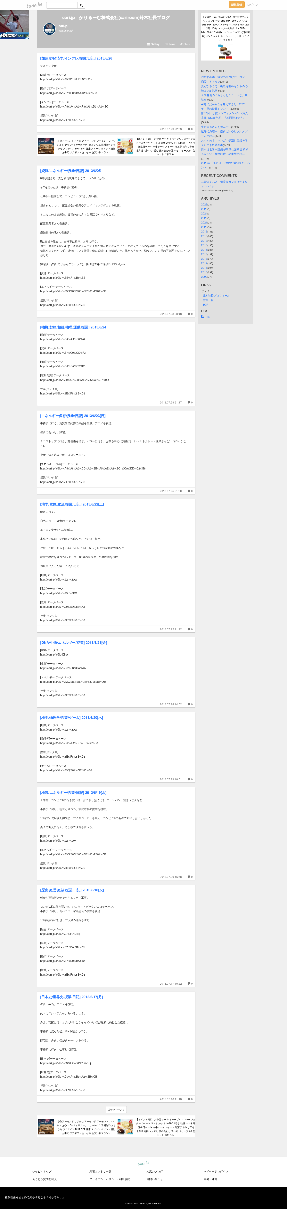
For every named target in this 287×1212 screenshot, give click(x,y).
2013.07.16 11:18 (171, 1099)
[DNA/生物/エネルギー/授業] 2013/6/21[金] (73, 642)
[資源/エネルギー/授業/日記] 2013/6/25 (70, 170)
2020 (204, 227)
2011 (204, 268)
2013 (204, 258)
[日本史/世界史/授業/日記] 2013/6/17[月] (71, 996)
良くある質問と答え (44, 1179)
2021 (204, 222)
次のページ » (116, 1110)
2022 (204, 218)
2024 (204, 213)
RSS (207, 317)
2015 (204, 249)
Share (186, 44)
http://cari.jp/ (66, 30)
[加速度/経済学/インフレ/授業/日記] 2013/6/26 (76, 58)
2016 (204, 245)
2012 (204, 263)
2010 (204, 272)
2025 (204, 209)
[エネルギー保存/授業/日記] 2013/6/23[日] (73, 415)
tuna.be (143, 1163)
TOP (205, 305)
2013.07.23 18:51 (171, 779)
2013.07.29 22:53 (171, 129)
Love (171, 44)
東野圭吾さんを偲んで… (216, 127)
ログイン (252, 4)
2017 (204, 240)
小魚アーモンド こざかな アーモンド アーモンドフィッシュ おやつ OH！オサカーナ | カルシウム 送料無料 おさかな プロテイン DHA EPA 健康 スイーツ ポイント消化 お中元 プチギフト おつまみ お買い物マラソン (86, 146)
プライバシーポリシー (103, 1179)
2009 (204, 277)
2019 (204, 231)
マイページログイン (216, 1171)
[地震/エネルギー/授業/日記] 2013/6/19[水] (73, 792)
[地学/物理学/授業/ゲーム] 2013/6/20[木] (71, 717)
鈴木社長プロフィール (216, 295)
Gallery (155, 44)
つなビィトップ (41, 1171)
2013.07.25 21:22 (171, 629)
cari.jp (63, 26)
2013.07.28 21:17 (171, 402)
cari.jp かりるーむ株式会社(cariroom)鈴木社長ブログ (116, 17)
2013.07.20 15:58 (171, 877)
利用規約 (124, 1179)
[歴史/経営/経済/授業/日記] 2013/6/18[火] (72, 890)
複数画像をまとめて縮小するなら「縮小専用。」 (35, 1197)
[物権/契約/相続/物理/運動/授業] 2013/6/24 (73, 327)
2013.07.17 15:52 (171, 983)
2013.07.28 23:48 (171, 314)
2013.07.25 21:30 (171, 491)
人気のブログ (154, 1171)
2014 (204, 254)
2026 (204, 204)
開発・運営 (210, 1179)
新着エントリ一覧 (100, 1171)
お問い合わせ (154, 1179)
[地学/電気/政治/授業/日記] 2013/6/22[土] (72, 504)
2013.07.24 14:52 (171, 704)
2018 (204, 236)
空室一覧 (208, 300)
